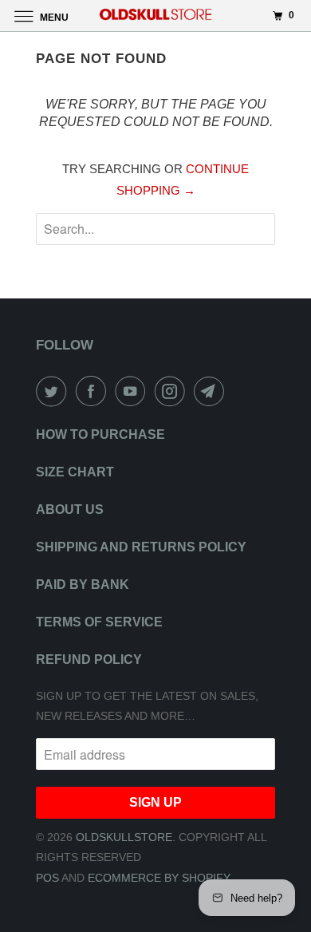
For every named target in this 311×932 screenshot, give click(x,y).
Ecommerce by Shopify (159, 877)
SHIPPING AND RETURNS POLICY (141, 547)
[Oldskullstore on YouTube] (133, 391)
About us (70, 509)
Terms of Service (99, 622)
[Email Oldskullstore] (212, 391)
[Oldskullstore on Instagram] (173, 391)
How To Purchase (100, 434)
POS (47, 877)
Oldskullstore (124, 837)
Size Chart (75, 472)
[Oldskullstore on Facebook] (94, 391)
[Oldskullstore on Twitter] (54, 391)
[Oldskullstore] (156, 15)
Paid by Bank (82, 584)
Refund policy (89, 659)
